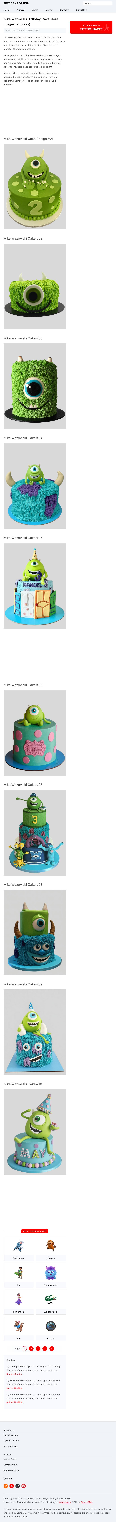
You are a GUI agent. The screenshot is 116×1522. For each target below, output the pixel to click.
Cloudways (65, 1502)
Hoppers (50, 1258)
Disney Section (14, 1374)
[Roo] (19, 1334)
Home (7, 30)
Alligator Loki (50, 1311)
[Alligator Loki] (51, 1308)
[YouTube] (11, 1487)
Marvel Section (14, 1388)
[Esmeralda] (19, 1308)
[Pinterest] (23, 1487)
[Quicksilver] (19, 1254)
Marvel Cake (10, 1459)
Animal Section (14, 1402)
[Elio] (19, 1281)
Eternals (51, 1338)
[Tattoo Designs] (91, 31)
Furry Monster (51, 1285)
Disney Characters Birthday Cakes (24, 30)
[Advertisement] (35, 112)
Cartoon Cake (10, 1464)
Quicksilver (18, 1258)
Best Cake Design (16, 3)
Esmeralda (18, 1311)
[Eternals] (51, 1334)
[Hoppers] (51, 1254)
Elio (18, 1285)
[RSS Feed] (6, 1487)
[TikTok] (17, 1487)
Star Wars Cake (11, 1470)
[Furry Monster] (51, 1281)
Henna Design (11, 1435)
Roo (19, 1338)
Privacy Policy (11, 1446)
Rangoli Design (11, 1440)
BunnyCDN (86, 1502)
